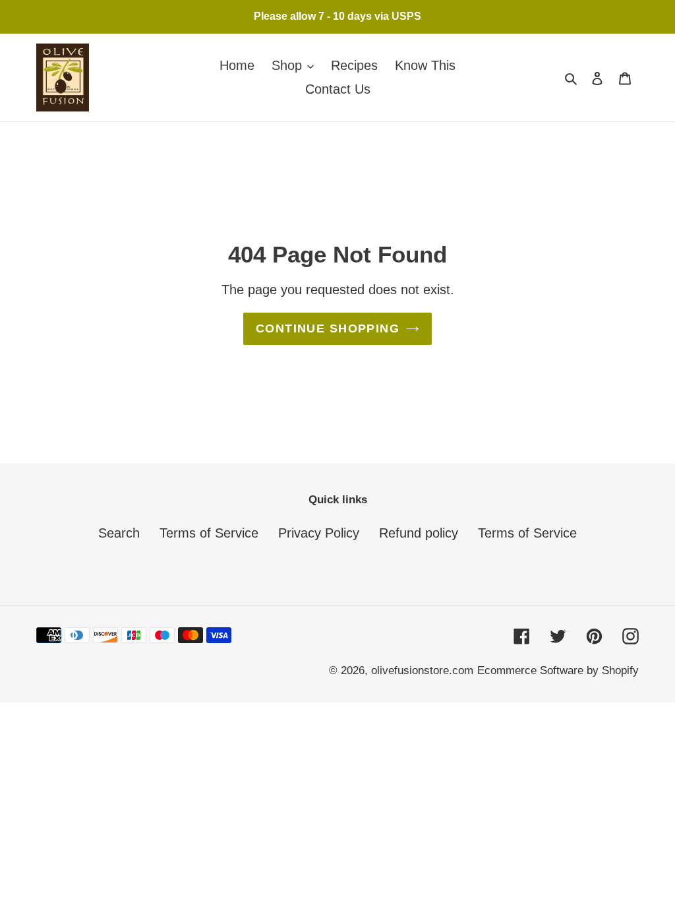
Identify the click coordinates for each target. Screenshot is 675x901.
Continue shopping (327, 328)
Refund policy (418, 533)
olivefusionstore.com (422, 670)
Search (119, 533)
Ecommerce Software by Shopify (558, 670)
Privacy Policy (318, 533)
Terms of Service (209, 533)
